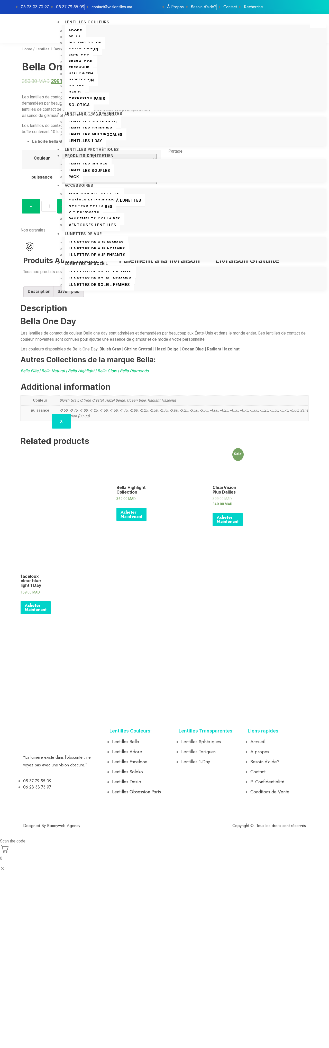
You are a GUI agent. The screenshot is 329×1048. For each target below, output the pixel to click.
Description (39, 292)
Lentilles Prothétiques (92, 149)
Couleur (42, 158)
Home (27, 49)
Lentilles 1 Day (85, 140)
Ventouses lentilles (92, 225)
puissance (41, 177)
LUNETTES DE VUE (83, 233)
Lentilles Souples (89, 170)
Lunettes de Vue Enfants (97, 255)
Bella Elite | (31, 371)
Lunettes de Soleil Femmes (99, 284)
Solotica (79, 105)
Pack (74, 176)
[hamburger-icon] (318, 23)
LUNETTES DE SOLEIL (86, 263)
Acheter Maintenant (131, 514)
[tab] (39, 291)
